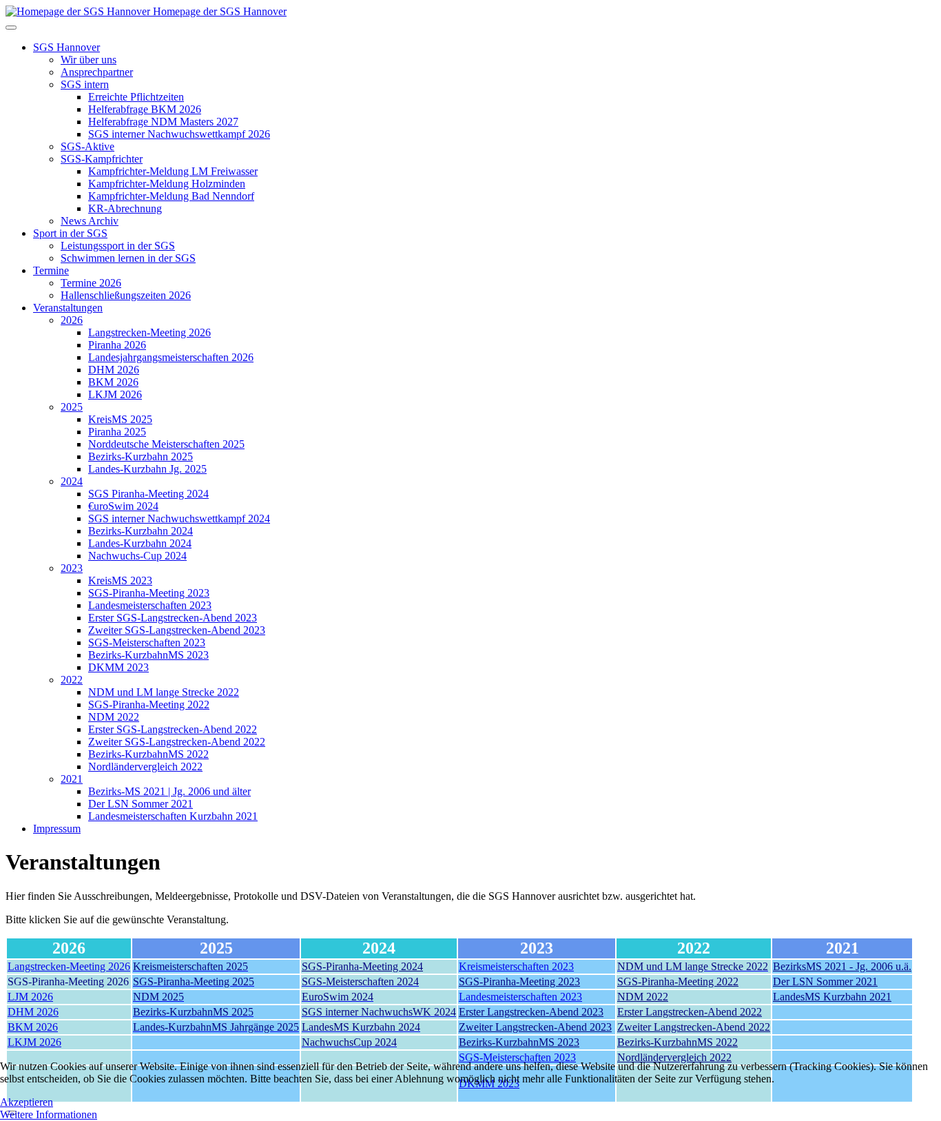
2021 (72, 779)
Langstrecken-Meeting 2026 (149, 332)
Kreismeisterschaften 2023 (516, 966)
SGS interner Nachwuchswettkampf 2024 (179, 518)
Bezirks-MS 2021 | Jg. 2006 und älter (169, 791)
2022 (72, 680)
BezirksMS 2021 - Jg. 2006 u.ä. (842, 966)
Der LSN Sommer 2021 (140, 804)
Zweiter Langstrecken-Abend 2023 (535, 1027)
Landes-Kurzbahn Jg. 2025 (147, 469)
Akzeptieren (26, 1102)
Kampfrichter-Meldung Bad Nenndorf (171, 196)
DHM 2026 (113, 370)
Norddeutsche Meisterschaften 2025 (166, 444)
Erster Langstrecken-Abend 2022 (689, 1012)
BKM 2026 (113, 382)
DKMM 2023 (118, 667)
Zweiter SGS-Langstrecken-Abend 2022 (176, 742)
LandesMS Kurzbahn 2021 (832, 996)
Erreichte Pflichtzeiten (136, 97)
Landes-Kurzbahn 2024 (140, 543)
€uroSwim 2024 (123, 506)
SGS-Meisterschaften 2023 (146, 642)
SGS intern (85, 84)
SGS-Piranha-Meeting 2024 (362, 966)
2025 (72, 407)
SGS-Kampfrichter (102, 159)
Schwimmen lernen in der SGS (128, 258)
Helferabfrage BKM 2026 (144, 109)
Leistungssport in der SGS (118, 245)
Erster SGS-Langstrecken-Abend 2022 (172, 729)
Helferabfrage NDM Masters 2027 (163, 121)
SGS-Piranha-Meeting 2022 (148, 704)
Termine (51, 270)
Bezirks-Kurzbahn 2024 (140, 531)
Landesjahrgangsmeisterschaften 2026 (171, 357)
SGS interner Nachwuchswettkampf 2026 (179, 134)
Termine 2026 (91, 283)
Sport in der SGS (70, 233)
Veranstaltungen (68, 307)
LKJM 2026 (115, 394)
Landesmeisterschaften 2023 (149, 605)
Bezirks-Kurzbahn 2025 (140, 456)
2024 (72, 481)
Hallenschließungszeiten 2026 (126, 295)
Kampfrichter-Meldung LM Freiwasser (173, 171)
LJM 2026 (30, 996)
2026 (72, 320)
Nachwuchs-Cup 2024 (137, 556)
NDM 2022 (113, 717)
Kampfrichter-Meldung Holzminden (166, 183)
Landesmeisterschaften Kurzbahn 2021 (173, 816)
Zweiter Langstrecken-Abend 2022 (693, 1027)
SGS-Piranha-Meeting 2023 (148, 593)
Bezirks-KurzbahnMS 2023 (148, 655)
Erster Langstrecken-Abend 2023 (531, 1012)
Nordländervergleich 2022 (145, 766)
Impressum (57, 828)
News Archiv (89, 221)
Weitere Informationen (48, 1114)
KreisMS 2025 (120, 419)
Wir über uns (88, 59)
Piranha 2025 (117, 432)
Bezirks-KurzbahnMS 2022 (148, 754)
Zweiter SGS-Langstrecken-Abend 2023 (176, 630)
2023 (72, 568)
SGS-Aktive (87, 146)
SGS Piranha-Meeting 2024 (148, 494)
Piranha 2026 (117, 345)
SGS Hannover (66, 47)
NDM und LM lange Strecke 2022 (163, 692)
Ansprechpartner (97, 72)
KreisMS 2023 (120, 580)
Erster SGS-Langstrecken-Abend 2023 (172, 618)
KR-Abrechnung (125, 208)
